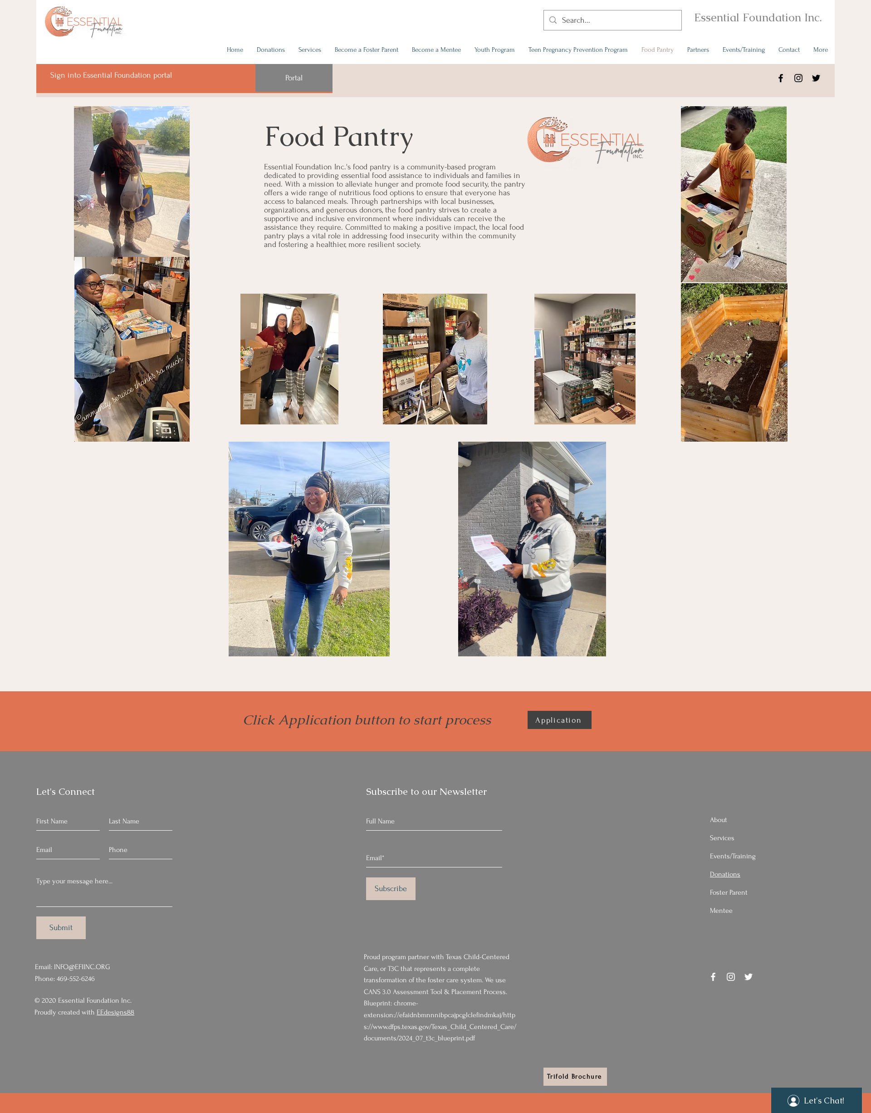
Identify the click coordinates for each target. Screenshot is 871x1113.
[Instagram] (798, 78)
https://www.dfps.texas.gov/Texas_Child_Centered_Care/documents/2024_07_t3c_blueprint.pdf (440, 1026)
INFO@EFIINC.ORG (82, 967)
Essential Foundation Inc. (758, 17)
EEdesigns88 (115, 1012)
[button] (594, 646)
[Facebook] (780, 78)
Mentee (721, 910)
